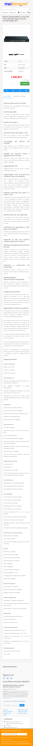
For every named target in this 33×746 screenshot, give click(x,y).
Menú (6, 12)
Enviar (22, 705)
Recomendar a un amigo (19, 96)
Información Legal (22, 710)
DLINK (19, 61)
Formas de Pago (22, 713)
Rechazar (12, 734)
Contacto (22, 12)
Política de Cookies (25, 743)
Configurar (5, 734)
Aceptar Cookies (21, 734)
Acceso (13, 12)
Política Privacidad (7, 711)
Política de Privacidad (6, 698)
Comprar (25, 84)
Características (7, 96)
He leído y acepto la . (14, 701)
